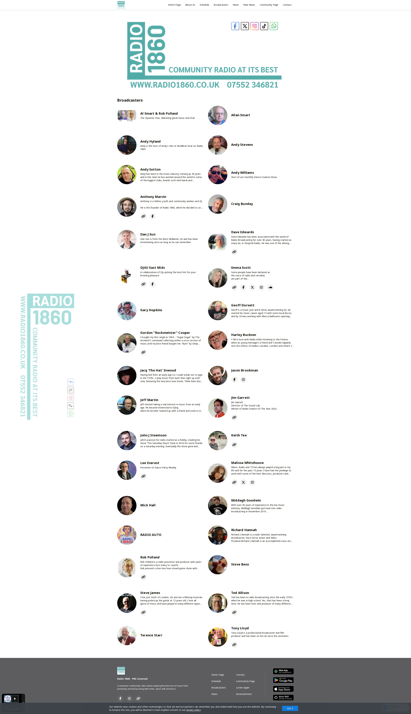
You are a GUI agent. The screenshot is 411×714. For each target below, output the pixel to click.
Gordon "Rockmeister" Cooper (165, 332)
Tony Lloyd (240, 628)
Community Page (269, 4)
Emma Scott (241, 267)
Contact (287, 4)
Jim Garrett (240, 397)
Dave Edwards (242, 232)
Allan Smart (240, 115)
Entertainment (244, 694)
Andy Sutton (150, 169)
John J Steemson (153, 435)
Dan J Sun (147, 234)
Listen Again (242, 687)
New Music (249, 4)
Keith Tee (239, 435)
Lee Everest (149, 463)
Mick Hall (148, 505)
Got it (290, 708)
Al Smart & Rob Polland (159, 113)
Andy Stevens (242, 144)
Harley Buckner (243, 335)
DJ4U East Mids (152, 267)
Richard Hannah (244, 530)
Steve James (150, 593)
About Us (190, 4)
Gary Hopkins (151, 310)
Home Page (174, 4)
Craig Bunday (242, 204)
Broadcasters (221, 4)
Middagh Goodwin (246, 500)
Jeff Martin (149, 400)
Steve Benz (240, 564)
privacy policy (193, 709)
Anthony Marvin (153, 196)
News (236, 4)
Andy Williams (242, 172)
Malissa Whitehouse (247, 463)
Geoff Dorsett (242, 305)
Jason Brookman (244, 370)
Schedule (204, 4)
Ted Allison (240, 593)
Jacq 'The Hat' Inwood (158, 370)
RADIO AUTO (150, 535)
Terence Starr (151, 635)
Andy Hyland (150, 141)
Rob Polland (150, 557)
